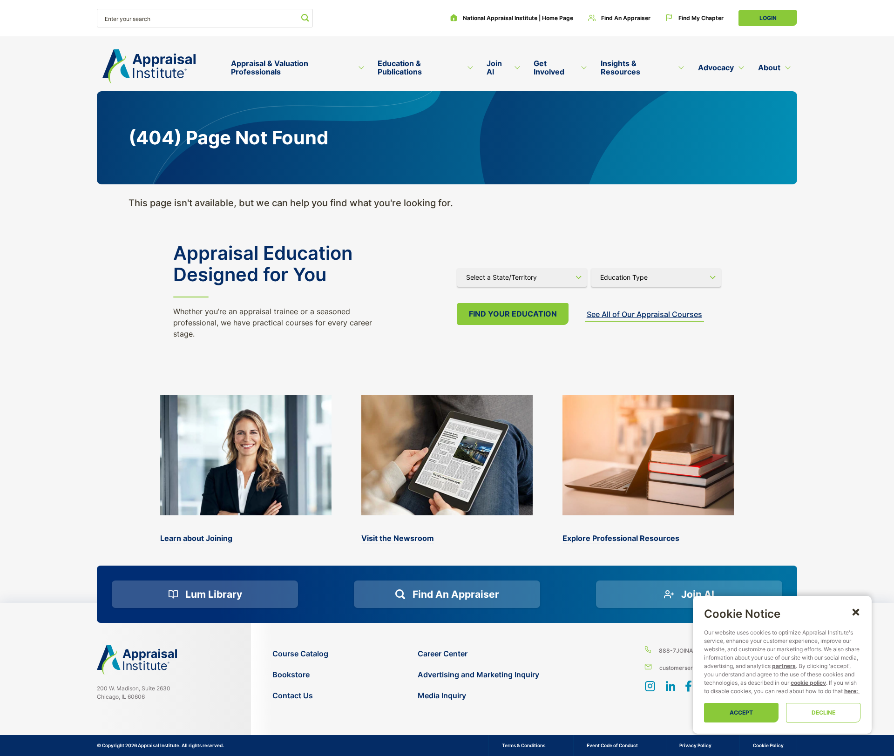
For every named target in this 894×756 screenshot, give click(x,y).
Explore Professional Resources (620, 538)
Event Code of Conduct (612, 745)
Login (768, 17)
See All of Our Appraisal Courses (644, 314)
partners (784, 665)
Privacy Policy (695, 745)
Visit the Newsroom (397, 538)
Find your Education (513, 313)
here (850, 691)
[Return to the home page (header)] (149, 66)
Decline (823, 712)
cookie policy (808, 682)
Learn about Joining (196, 538)
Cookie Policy (768, 745)
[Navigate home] (137, 660)
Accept (741, 712)
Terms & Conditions (523, 745)
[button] (855, 611)
